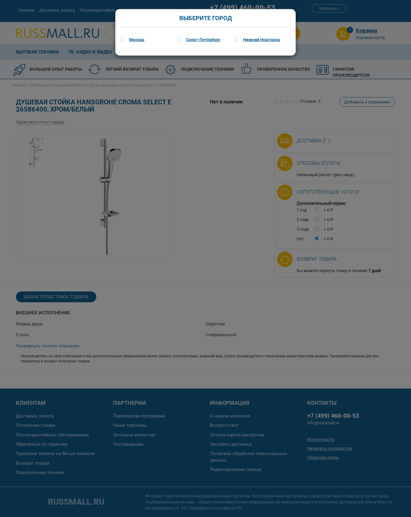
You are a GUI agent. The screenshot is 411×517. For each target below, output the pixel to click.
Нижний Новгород (261, 39)
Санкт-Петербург (203, 39)
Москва (136, 39)
